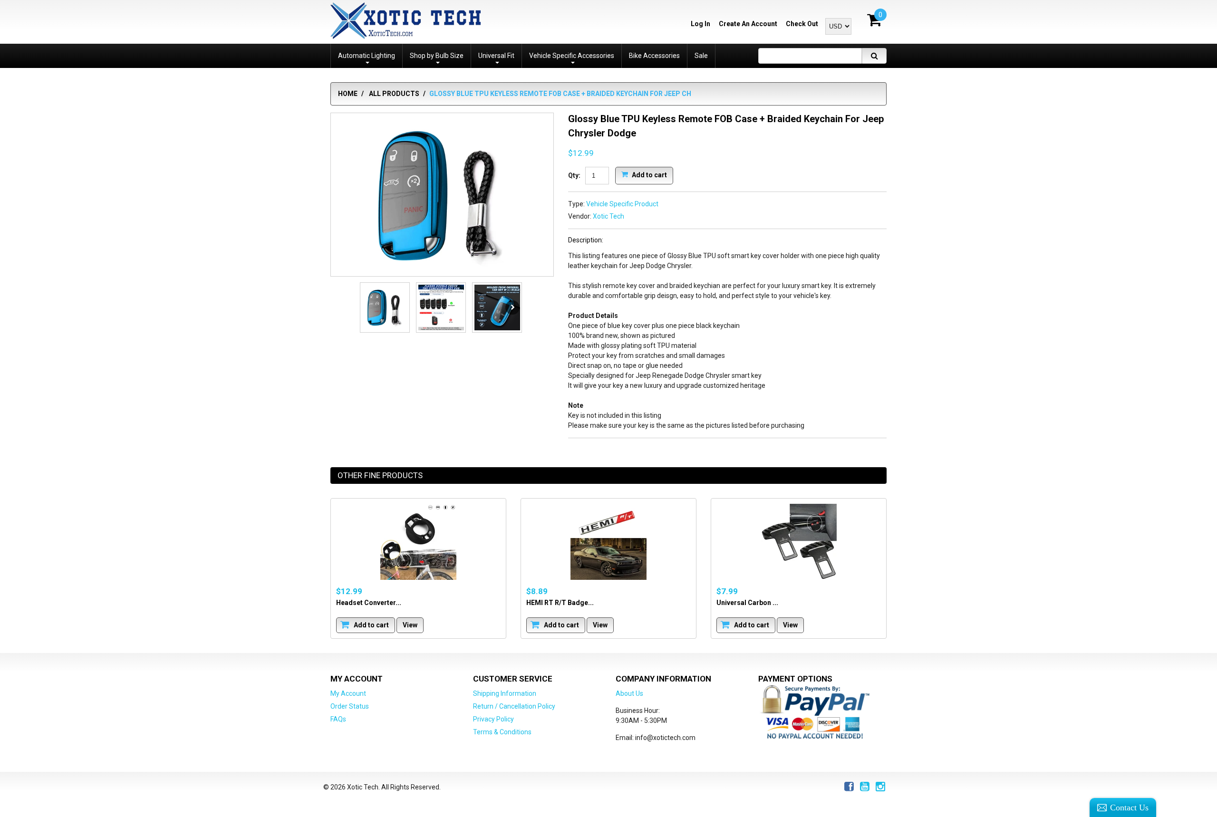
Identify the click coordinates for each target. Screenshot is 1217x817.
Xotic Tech (608, 216)
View (410, 625)
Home (347, 93)
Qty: (574, 175)
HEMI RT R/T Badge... (560, 602)
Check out (802, 24)
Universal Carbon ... (747, 602)
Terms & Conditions (502, 732)
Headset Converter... (368, 602)
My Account (348, 693)
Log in (700, 24)
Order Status (349, 706)
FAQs (338, 719)
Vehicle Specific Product (622, 204)
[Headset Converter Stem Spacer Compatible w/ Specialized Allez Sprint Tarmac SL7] (418, 542)
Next (512, 307)
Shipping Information (504, 693)
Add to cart (648, 174)
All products (394, 93)
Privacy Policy (493, 719)
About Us (629, 693)
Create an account (748, 24)
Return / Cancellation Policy (514, 706)
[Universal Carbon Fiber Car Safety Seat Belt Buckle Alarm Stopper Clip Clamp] (798, 542)
